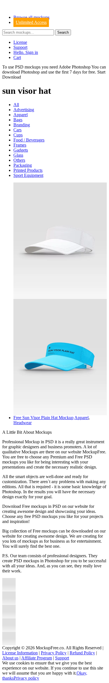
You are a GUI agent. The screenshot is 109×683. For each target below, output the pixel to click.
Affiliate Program (36, 657)
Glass (18, 155)
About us (10, 657)
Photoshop (30, 72)
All (16, 104)
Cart (17, 57)
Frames (19, 145)
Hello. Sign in (25, 52)
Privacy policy (26, 678)
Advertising (23, 109)
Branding (21, 124)
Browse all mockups (31, 17)
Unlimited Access (31, 22)
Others (19, 160)
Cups (18, 135)
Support (20, 47)
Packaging (22, 165)
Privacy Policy (54, 652)
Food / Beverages (28, 140)
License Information (20, 652)
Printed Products (27, 170)
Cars (17, 129)
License (20, 42)
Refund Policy (82, 652)
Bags (17, 119)
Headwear (22, 422)
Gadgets (20, 150)
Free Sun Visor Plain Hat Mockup (43, 417)
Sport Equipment (28, 175)
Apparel (20, 114)
